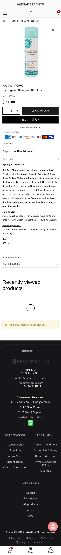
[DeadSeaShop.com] (30, 4)
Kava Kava (13, 84)
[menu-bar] (5, 13)
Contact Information (15, 467)
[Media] (53, 30)
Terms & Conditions (45, 444)
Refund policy (15, 461)
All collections (30, 498)
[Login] (31, 13)
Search (30, 492)
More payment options (30, 127)
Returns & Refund (45, 456)
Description (8, 159)
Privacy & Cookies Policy (45, 463)
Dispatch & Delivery (12, 264)
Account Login (15, 444)
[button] (5, 110)
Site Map (45, 470)
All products (30, 504)
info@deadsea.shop (30, 417)
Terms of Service (15, 456)
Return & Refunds (11, 257)
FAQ (30, 515)
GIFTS (30, 509)
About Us (15, 450)
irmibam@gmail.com (30, 382)
